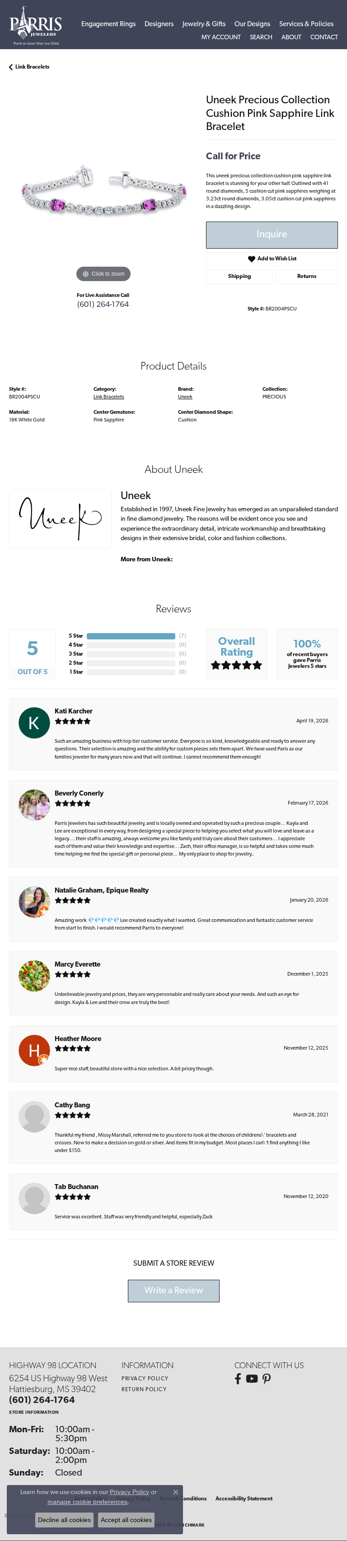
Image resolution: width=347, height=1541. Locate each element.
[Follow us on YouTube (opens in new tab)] (252, 1379)
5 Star (76, 636)
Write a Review (174, 1291)
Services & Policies (306, 24)
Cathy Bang (72, 1105)
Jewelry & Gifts (204, 24)
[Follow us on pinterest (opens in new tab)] (267, 1379)
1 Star (76, 672)
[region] (103, 191)
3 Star (76, 654)
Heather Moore (78, 1039)
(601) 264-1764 (103, 305)
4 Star (76, 645)
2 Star (76, 663)
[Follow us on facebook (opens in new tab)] (237, 1379)
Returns (306, 276)
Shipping (239, 276)
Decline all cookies (64, 1519)
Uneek (185, 397)
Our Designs (252, 24)
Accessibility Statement (244, 1499)
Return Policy (144, 1390)
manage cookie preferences (87, 1501)
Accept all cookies (126, 1519)
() (182, 636)
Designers (159, 24)
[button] (221, 38)
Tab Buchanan (76, 1187)
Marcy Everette (77, 965)
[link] (324, 38)
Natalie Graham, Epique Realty (102, 891)
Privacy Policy (145, 1379)
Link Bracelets (32, 67)
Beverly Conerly (79, 794)
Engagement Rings (108, 24)
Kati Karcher (74, 711)
